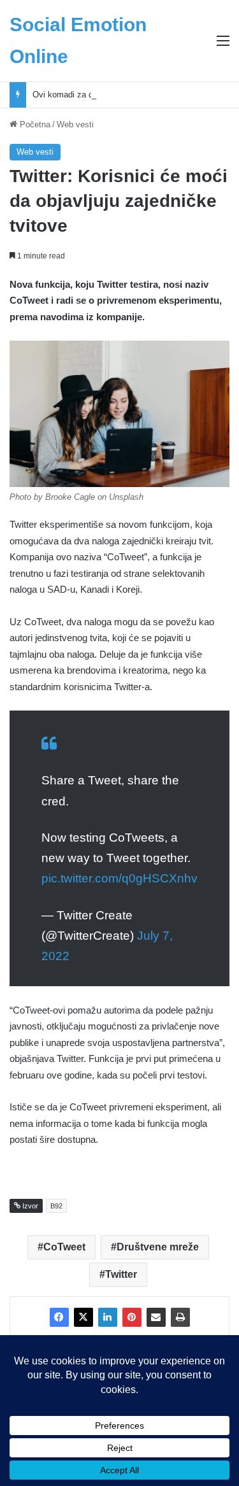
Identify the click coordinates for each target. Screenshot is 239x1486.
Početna (33, 124)
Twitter (121, 1274)
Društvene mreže (158, 1247)
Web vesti (75, 124)
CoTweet (64, 1247)
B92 (56, 1206)
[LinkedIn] (107, 1317)
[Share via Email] (156, 1317)
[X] (83, 1317)
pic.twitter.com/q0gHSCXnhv (119, 878)
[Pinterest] (131, 1317)
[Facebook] (59, 1317)
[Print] (180, 1317)
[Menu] (223, 45)
